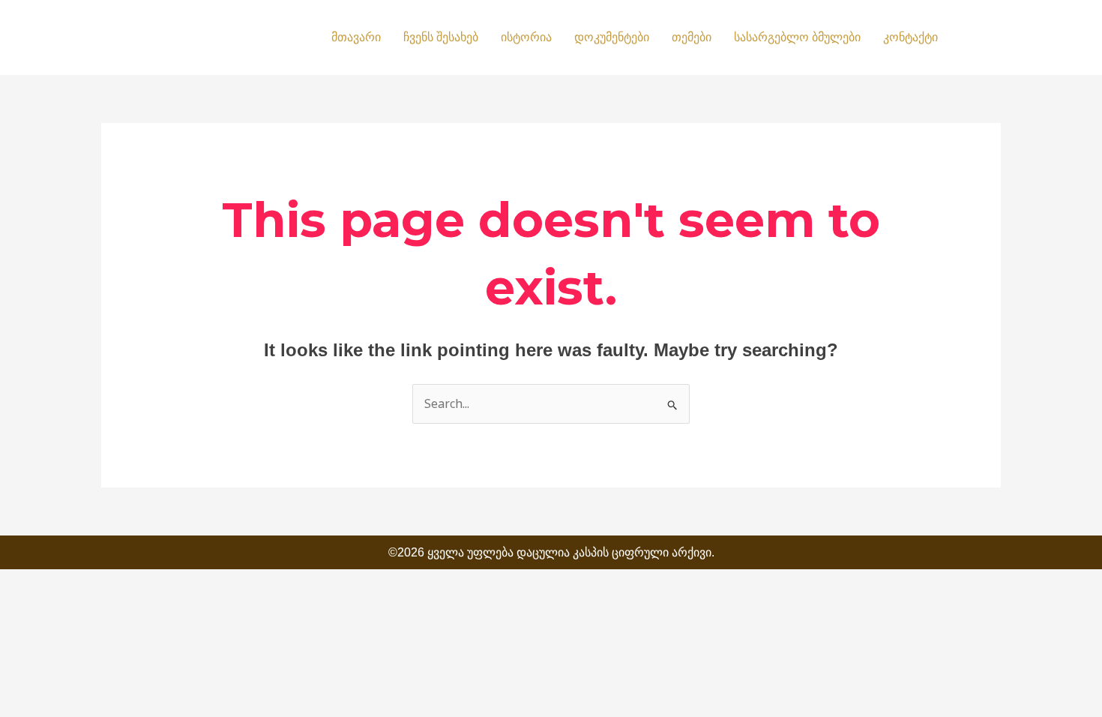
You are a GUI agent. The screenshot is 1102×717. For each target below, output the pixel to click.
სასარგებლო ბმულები (797, 37)
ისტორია (526, 37)
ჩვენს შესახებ (440, 37)
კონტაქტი (910, 37)
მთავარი (356, 37)
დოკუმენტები (611, 37)
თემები (691, 37)
